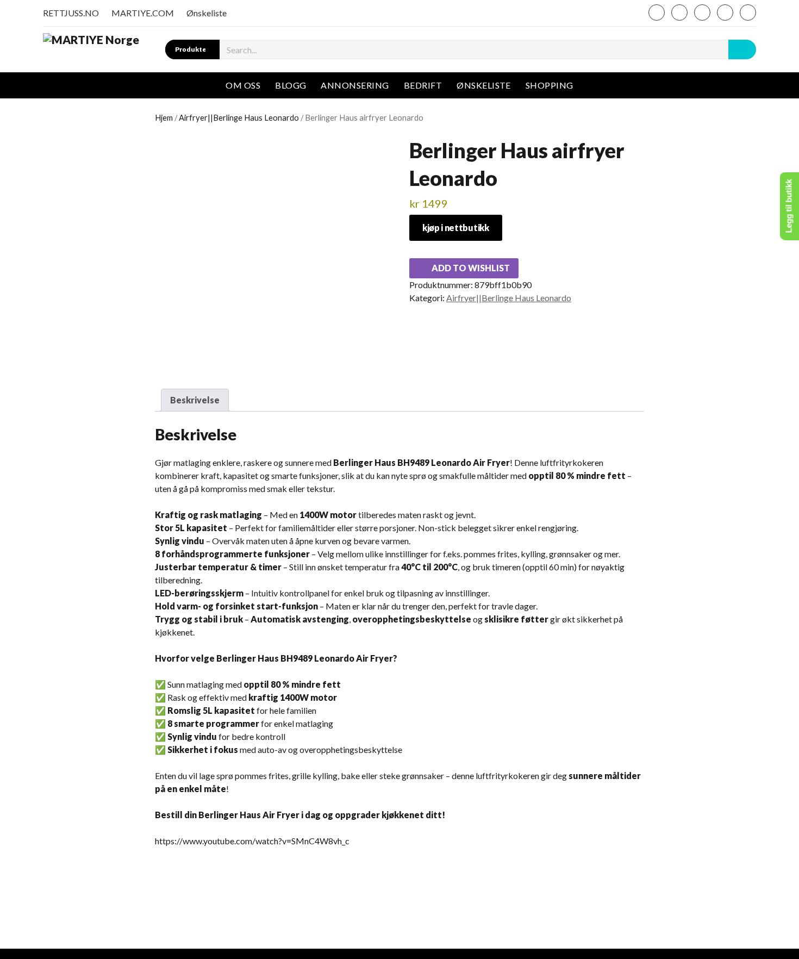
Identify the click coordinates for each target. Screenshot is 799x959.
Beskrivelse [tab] (195, 400)
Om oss (243, 85)
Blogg (290, 85)
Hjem (164, 117)
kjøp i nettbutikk (455, 227)
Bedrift (423, 85)
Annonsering (355, 85)
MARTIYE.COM (142, 13)
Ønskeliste (206, 13)
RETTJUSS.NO (71, 13)
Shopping (549, 85)
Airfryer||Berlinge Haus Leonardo (239, 117)
